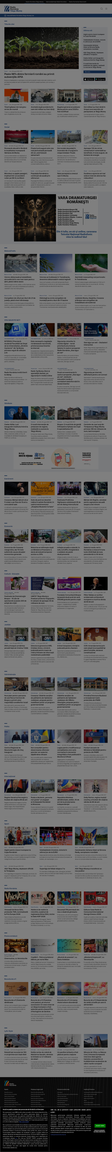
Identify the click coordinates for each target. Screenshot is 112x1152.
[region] (56, 1129)
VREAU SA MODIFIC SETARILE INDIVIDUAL (99, 1131)
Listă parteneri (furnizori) (58, 1134)
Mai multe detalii (24, 1121)
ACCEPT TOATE (100, 1125)
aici (16, 1138)
